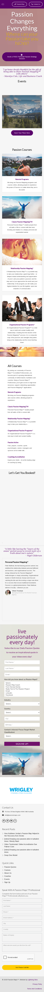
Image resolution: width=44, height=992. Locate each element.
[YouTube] (11, 821)
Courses (7, 870)
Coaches (7, 876)
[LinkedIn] (7, 821)
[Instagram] (15, 821)
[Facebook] (4, 821)
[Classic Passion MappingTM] (22, 207)
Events (7, 879)
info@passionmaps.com (12, 815)
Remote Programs (22, 179)
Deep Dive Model (10, 855)
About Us (7, 873)
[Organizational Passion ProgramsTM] (22, 308)
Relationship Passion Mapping (22, 268)
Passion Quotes (10, 867)
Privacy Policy (37, 984)
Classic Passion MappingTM (22, 222)
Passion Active (13, 442)
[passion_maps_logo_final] (2, 4)
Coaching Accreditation (16, 457)
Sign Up (7, 882)
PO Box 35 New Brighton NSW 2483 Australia (19, 811)
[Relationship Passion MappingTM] (22, 252)
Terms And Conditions (34, 989)
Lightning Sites (33, 980)
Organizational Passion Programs (22, 325)
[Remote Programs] (22, 165)
